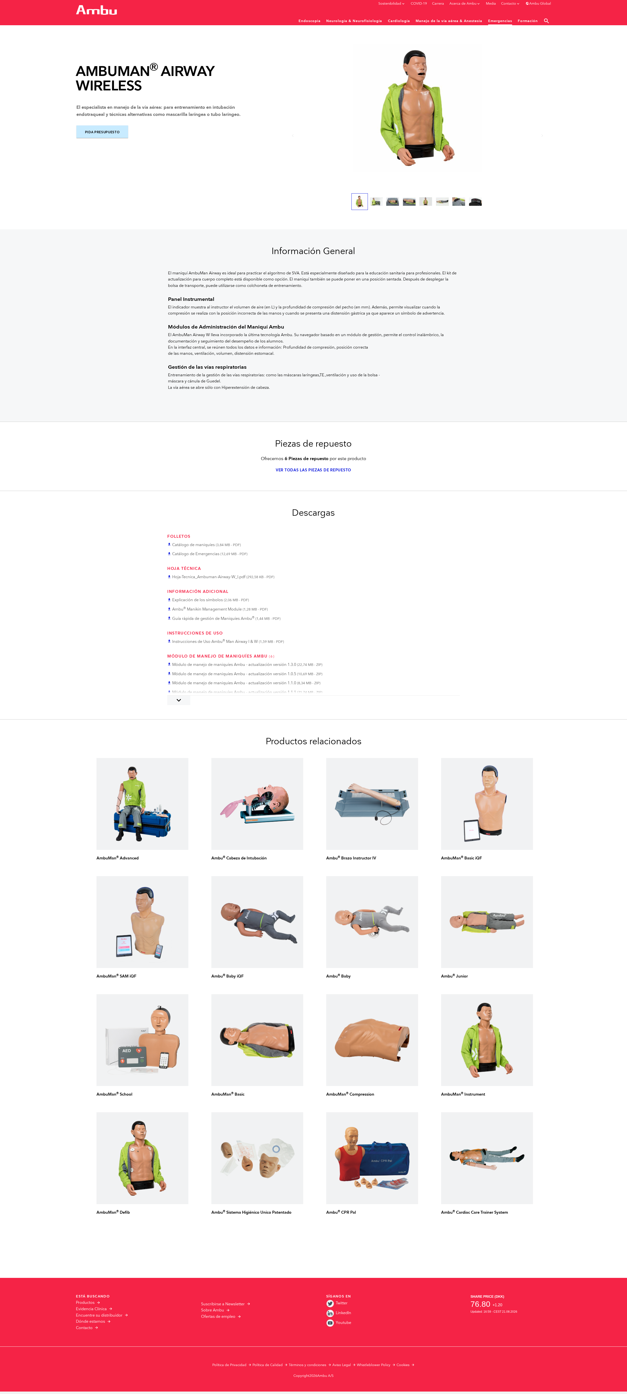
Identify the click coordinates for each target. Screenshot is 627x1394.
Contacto (84, 1328)
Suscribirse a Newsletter (223, 1304)
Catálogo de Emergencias (195, 554)
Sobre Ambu (212, 1310)
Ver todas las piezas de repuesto (313, 470)
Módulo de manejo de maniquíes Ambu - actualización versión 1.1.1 (234, 692)
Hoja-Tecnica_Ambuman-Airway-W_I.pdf (208, 577)
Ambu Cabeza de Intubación (239, 858)
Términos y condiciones (307, 1365)
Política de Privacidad (229, 1365)
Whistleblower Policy (373, 1365)
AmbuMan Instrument (463, 1094)
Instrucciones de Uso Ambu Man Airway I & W (215, 641)
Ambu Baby (338, 976)
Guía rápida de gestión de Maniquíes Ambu (213, 618)
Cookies (403, 1365)
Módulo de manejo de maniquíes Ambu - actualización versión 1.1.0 (234, 683)
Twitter (342, 1303)
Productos (85, 1302)
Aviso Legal (341, 1365)
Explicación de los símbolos (197, 600)
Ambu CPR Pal (341, 1212)
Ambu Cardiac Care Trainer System (474, 1212)
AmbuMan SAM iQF (116, 976)
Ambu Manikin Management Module (207, 609)
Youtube (343, 1323)
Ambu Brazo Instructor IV (351, 858)
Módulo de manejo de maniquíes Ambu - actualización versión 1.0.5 (234, 674)
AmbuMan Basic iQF (461, 858)
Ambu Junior (454, 976)
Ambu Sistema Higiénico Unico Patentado (251, 1212)
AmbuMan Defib (113, 1212)
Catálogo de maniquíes (193, 545)
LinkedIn (343, 1313)
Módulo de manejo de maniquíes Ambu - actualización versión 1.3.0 (234, 664)
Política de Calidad (268, 1365)
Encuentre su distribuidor (99, 1315)
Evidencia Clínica (91, 1309)
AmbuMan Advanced (117, 858)
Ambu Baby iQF (227, 976)
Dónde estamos (90, 1321)
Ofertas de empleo (218, 1316)
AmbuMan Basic (227, 1094)
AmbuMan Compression (350, 1094)
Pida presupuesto (102, 132)
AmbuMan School (114, 1094)
